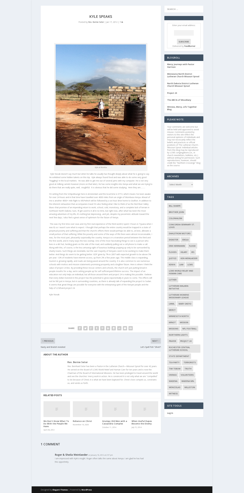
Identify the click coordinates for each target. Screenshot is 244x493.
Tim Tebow (174, 368)
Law (181, 264)
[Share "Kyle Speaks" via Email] (125, 328)
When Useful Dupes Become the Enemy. (142, 422)
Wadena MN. (187, 381)
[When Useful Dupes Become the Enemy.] (145, 409)
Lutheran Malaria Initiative (178, 287)
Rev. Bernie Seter (96, 22)
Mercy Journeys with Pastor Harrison (180, 65)
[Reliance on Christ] (86, 409)
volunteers (187, 374)
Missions (173, 328)
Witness (173, 393)
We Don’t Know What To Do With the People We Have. (56, 424)
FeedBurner (189, 46)
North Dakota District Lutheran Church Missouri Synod (183, 84)
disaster (173, 239)
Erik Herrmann (177, 246)
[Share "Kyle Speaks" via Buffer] (113, 328)
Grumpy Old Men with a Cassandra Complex (114, 422)
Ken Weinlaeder (189, 258)
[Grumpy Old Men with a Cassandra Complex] (115, 409)
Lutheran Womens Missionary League (179, 296)
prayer (172, 341)
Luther (173, 279)
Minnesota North (179, 316)
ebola (185, 239)
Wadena (173, 381)
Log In (170, 413)
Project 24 (172, 93)
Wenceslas (174, 387)
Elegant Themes (60, 489)
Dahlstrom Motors (179, 233)
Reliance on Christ (82, 421)
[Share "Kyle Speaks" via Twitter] (85, 328)
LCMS (190, 264)
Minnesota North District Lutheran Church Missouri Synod (183, 75)
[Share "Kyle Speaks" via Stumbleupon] (119, 328)
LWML (172, 303)
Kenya (172, 264)
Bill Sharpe (175, 205)
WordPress (86, 489)
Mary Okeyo (185, 303)
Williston (189, 387)
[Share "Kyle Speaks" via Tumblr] (97, 328)
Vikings (173, 374)
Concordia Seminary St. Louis (182, 226)
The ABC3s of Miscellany (179, 100)
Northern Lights (178, 334)
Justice (173, 258)
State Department (179, 356)
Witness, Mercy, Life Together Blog (182, 108)
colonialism (175, 218)
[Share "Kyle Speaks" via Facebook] (80, 328)
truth (188, 368)
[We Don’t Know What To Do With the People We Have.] (56, 409)
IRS (192, 252)
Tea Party (174, 362)
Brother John (176, 212)
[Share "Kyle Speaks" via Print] (130, 328)
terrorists (190, 362)
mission (184, 322)
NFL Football (189, 328)
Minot (172, 322)
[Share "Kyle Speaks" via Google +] (91, 328)
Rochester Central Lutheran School (179, 348)
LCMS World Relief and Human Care (181, 272)
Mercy (172, 310)
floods (173, 252)
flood (192, 246)
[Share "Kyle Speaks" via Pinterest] (102, 328)
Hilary (184, 252)
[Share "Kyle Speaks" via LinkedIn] (108, 328)
